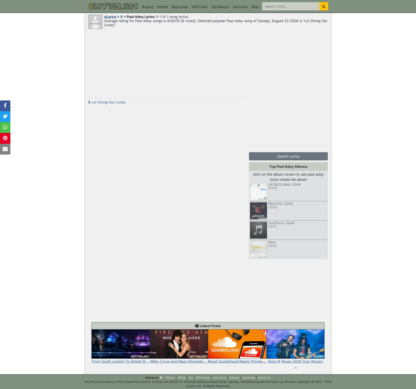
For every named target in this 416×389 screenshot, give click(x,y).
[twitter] (161, 377)
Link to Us (219, 377)
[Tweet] (5, 116)
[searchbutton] (323, 6)
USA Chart (200, 6)
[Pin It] (5, 138)
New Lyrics (179, 6)
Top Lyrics (240, 6)
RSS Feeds (203, 377)
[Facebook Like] (5, 105)
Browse (148, 6)
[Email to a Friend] (5, 149)
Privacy (170, 377)
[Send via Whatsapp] (5, 127)
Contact (234, 377)
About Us (264, 377)
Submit (162, 6)
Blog (255, 6)
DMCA (181, 377)
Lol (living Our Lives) (108, 102)
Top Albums (220, 6)
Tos (190, 377)
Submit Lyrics (288, 156)
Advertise (248, 377)
